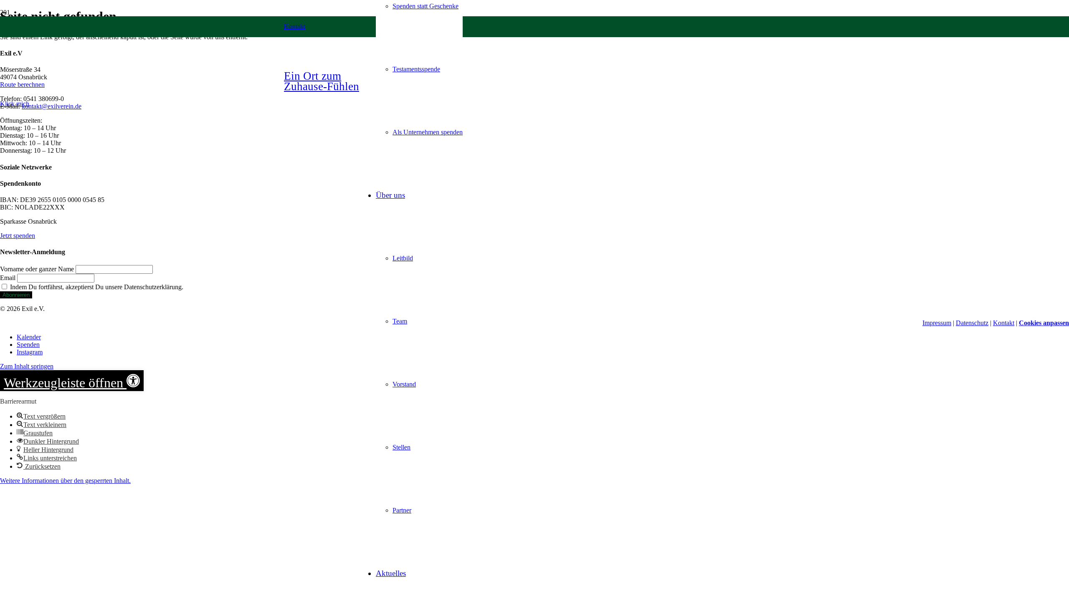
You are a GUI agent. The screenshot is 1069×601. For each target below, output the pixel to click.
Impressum (936, 322)
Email (7, 277)
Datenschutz (972, 322)
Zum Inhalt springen (26, 366)
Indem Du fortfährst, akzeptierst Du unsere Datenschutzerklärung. (95, 286)
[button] (14, 103)
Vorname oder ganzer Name (37, 269)
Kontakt (1003, 322)
